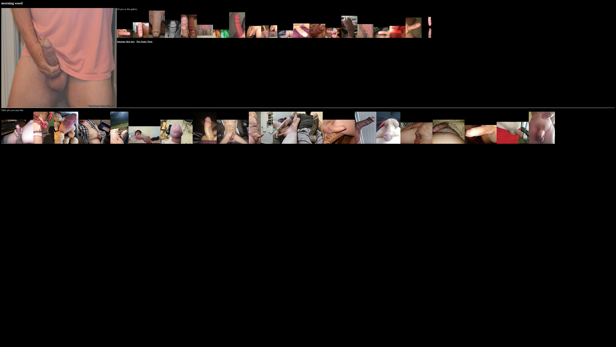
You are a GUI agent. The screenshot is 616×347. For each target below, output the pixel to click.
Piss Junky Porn (144, 41)
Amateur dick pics (126, 41)
